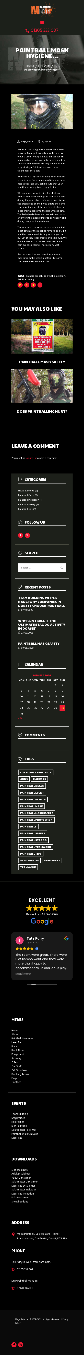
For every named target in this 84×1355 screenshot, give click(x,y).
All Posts (44, 66)
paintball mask (34, 276)
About (15, 1034)
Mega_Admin (27, 142)
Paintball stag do (33, 840)
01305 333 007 (25, 1269)
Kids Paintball (19, 1126)
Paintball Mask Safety (42, 361)
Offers (14, 1062)
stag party (52, 860)
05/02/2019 (46, 142)
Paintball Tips (25, 509)
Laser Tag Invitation (22, 1194)
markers (39, 779)
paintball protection (54, 276)
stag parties (29, 860)
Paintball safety (26, 280)
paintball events (33, 799)
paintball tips (30, 853)
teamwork (28, 867)
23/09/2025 (27, 633)
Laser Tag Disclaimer (23, 1186)
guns (24, 779)
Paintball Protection (28, 500)
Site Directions (19, 1202)
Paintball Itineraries (22, 1038)
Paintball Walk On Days (24, 1134)
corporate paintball (35, 772)
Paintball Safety (26, 505)
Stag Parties (18, 1118)
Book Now (17, 1050)
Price (14, 1046)
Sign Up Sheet (19, 1170)
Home (30, 67)
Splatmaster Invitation (23, 1190)
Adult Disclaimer (20, 1174)
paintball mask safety (36, 812)
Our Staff (16, 1066)
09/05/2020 (27, 648)
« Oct (21, 718)
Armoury (16, 1058)
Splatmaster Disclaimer (24, 1182)
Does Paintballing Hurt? (42, 411)
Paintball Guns (26, 495)
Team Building (19, 1114)
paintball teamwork (35, 846)
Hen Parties (17, 1122)
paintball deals (32, 785)
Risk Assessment (20, 1198)
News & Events (26, 491)
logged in (31, 458)
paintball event (32, 792)
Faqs (14, 1078)
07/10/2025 (27, 610)
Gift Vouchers (19, 1070)
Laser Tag (16, 1042)
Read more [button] (23, 974)
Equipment (17, 1054)
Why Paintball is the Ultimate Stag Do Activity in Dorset (41, 624)
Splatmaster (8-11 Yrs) (23, 1130)
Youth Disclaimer (21, 1178)
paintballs (28, 826)
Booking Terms (20, 1074)
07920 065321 (25, 1288)
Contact (16, 1082)
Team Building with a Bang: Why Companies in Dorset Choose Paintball (41, 601)
